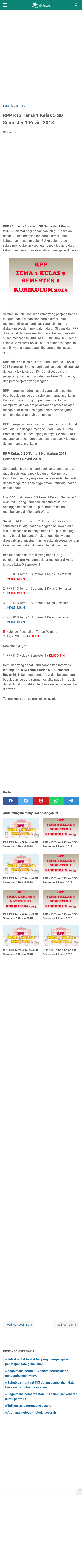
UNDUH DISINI (16, 608)
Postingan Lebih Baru (18, 1324)
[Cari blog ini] (76, 5)
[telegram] (71, 801)
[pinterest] (41, 801)
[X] (79, 1492)
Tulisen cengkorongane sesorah (30, 1406)
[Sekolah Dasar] (41, 5)
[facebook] (10, 801)
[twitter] (25, 801)
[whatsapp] (56, 801)
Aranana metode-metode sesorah (31, 1412)
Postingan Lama (66, 1324)
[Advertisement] (41, 57)
